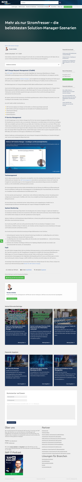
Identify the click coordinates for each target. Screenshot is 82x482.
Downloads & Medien (43, 6)
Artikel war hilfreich (12, 269)
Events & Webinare (31, 6)
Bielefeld (15, 446)
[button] (33, 64)
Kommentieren (11, 422)
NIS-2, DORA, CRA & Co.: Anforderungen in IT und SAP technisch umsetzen (68, 92)
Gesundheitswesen (46, 461)
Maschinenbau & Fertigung (47, 459)
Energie (43, 465)
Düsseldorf (22, 446)
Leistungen (14, 6)
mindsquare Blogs (45, 432)
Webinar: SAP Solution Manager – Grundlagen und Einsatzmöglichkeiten (26, 142)
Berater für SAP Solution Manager (32, 263)
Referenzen (22, 6)
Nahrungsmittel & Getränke (47, 463)
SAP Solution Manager (13, 45)
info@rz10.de (11, 443)
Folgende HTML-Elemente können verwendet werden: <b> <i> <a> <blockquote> (23, 403)
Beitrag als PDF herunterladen (15, 277)
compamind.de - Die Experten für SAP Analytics (51, 436)
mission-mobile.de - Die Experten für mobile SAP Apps (53, 434)
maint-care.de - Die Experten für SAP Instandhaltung (52, 444)
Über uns (60, 6)
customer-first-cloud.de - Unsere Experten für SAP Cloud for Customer (56, 453)
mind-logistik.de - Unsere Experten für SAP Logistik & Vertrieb (54, 451)
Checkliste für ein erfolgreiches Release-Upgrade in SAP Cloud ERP (69, 62)
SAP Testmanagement (26, 180)
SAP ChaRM (10, 73)
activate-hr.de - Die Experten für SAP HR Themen (52, 442)
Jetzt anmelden (56, 171)
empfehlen (27, 269)
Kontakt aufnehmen (68, 6)
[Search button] (60, 2)
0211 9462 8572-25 (78, 6)
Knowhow (53, 6)
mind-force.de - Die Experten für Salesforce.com (51, 446)
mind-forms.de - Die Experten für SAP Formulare (52, 440)
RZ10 (6, 45)
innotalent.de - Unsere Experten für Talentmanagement (53, 449)
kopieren (41, 269)
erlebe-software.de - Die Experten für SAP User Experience (54, 438)
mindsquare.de (45, 430)
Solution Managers (24, 78)
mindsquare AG (74, 478)
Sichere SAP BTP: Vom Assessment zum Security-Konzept (68, 104)
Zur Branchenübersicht (46, 467)
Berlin (11, 446)
